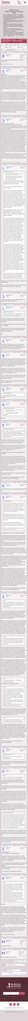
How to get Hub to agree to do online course (11, 68)
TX (20, 426)
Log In (25, 39)
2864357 (25, 117)
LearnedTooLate (9, 293)
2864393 (25, 401)
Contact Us (11, 974)
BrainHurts (10, 117)
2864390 (25, 352)
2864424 (25, 494)
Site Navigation (25, 2)
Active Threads (17, 44)
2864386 (25, 304)
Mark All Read (10, 972)
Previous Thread (8, 47)
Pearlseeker (10, 938)
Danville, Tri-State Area (23, 955)
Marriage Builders (23, 974)
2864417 (25, 482)
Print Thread (3, 50)
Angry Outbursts (9, 64)
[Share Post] (21, 52)
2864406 (25, 422)
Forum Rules (4, 972)
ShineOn (10, 52)
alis (11, 386)
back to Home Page (5, 2)
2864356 (25, 68)
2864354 (25, 52)
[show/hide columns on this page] (26, 44)
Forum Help (16, 974)
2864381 (25, 293)
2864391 (25, 386)
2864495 (25, 875)
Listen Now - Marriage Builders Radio (19, 3)
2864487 (25, 845)
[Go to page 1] (20, 50)
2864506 (25, 938)
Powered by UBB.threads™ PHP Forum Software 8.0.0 (14, 1012)
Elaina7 (11, 482)
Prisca (11, 845)
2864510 (25, 949)
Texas (21, 943)
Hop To (4, 964)
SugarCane (10, 164)
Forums (6, 44)
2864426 (25, 593)
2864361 (25, 164)
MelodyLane (10, 949)
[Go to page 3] (26, 50)
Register (21, 39)
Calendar (11, 44)
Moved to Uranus (23, 58)
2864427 (25, 747)
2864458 (25, 768)
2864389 (25, 337)
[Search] (24, 44)
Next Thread (20, 47)
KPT (11, 747)
